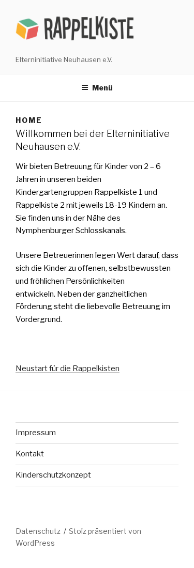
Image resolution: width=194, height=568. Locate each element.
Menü (102, 87)
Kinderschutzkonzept (53, 475)
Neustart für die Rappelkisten (68, 368)
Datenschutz (38, 531)
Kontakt (30, 453)
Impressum (36, 432)
